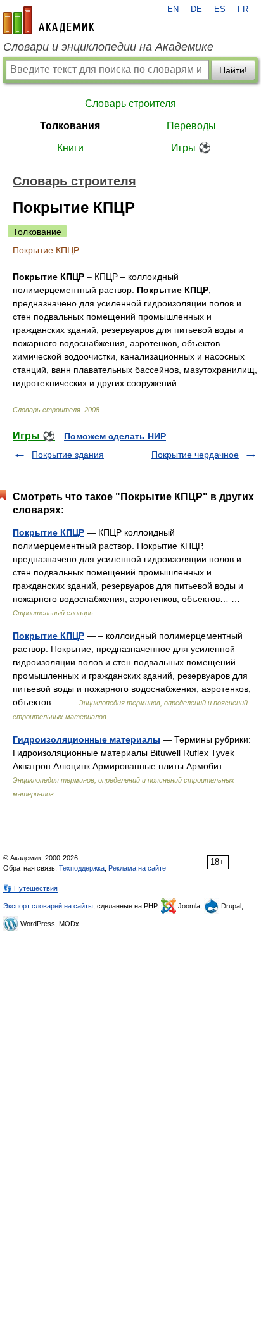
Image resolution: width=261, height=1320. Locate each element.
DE (196, 9)
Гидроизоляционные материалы (86, 739)
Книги (70, 147)
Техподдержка (82, 868)
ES (220, 9)
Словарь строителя (130, 103)
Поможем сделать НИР (115, 436)
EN (173, 9)
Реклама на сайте (137, 868)
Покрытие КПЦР (48, 532)
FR (243, 9)
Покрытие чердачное (195, 454)
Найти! (233, 70)
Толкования (70, 125)
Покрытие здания (68, 454)
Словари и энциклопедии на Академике (108, 47)
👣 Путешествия (30, 888)
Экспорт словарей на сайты (48, 906)
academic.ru (48, 20)
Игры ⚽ (191, 147)
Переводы (191, 125)
